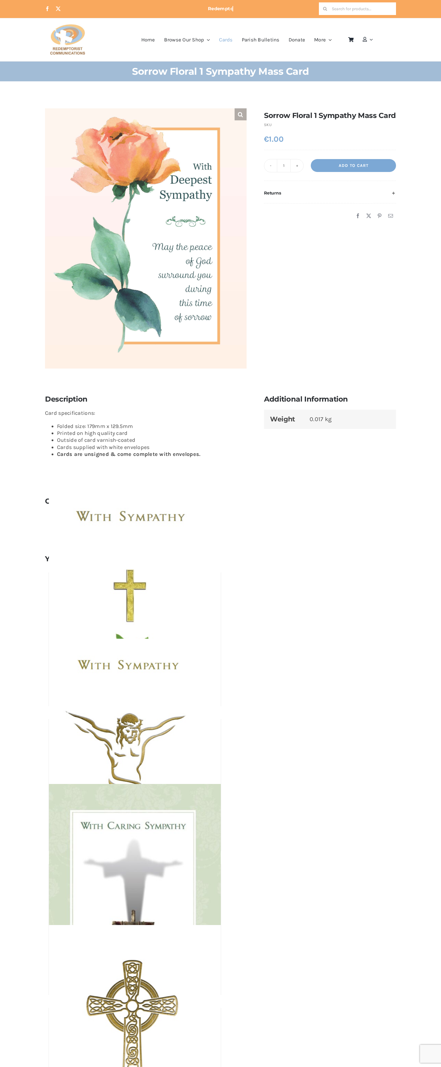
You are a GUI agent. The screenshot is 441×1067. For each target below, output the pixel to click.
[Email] (390, 216)
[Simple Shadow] (135, 904)
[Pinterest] (379, 216)
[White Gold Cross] (135, 614)
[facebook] (47, 8)
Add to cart (353, 165)
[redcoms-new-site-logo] (67, 27)
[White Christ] (135, 760)
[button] (330, 193)
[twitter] (58, 8)
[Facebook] (357, 216)
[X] (368, 216)
